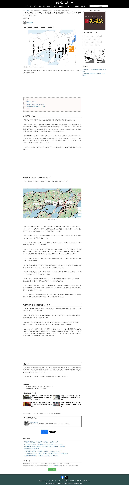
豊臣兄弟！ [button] (50, 27)
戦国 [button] (25, 27)
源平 (35, 6)
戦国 (40, 6)
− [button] (79, 215)
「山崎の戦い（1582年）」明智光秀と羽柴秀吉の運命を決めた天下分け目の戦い (46, 453)
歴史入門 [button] (92, 42)
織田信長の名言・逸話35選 (31, 448)
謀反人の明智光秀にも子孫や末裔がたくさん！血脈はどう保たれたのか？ (44, 444)
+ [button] (79, 212)
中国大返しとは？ (31, 101)
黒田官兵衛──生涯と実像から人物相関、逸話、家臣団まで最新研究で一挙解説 (41, 404)
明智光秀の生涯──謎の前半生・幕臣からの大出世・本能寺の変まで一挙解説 (44, 446)
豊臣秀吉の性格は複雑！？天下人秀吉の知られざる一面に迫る (41, 455)
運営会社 (72, 481)
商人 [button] (84, 39)
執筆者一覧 (78, 481)
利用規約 (66, 481)
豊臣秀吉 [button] (30, 27)
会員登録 (77, 6)
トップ (26, 6)
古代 (31, 6)
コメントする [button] (52, 469)
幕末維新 (49, 6)
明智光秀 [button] (36, 27)
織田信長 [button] (98, 45)
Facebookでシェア (44, 431)
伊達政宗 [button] (92, 45)
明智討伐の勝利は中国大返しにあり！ (36, 106)
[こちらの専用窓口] (53, 465)
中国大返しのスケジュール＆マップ (35, 104)
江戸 (44, 6)
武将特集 (61, 6)
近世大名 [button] (99, 36)
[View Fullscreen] (79, 208)
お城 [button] (99, 39)
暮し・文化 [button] (86, 42)
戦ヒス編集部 (30, 22)
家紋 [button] (94, 39)
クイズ (67, 6)
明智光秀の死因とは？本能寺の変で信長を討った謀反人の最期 (41, 442)
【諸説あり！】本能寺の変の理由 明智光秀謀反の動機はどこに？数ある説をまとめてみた (41, 397)
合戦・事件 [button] (43, 27)
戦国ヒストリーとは (44, 481)
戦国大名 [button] (92, 36)
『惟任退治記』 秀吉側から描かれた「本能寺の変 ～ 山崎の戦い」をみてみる (71, 397)
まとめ (28, 108)
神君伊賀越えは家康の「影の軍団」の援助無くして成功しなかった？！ (43, 451)
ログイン (83, 6)
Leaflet (68, 217)
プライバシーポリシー (57, 481)
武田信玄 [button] (99, 42)
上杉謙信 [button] (85, 45)
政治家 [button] (89, 39)
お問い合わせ (86, 481)
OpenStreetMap (74, 217)
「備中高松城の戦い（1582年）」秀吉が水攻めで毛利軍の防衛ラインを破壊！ (71, 404)
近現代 (55, 6)
